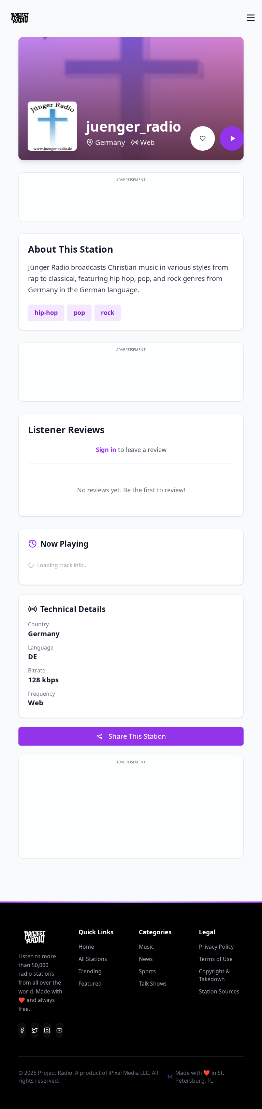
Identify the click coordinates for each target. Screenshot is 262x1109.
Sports (147, 971)
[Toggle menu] (250, 17)
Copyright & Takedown (214, 975)
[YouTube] (59, 1030)
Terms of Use (216, 959)
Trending (90, 971)
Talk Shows (153, 983)
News (146, 959)
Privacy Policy (216, 946)
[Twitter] (35, 1030)
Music (146, 946)
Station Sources (219, 991)
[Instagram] (47, 1030)
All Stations (92, 959)
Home (86, 946)
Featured (90, 983)
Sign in (106, 449)
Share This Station (137, 736)
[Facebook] (22, 1030)
